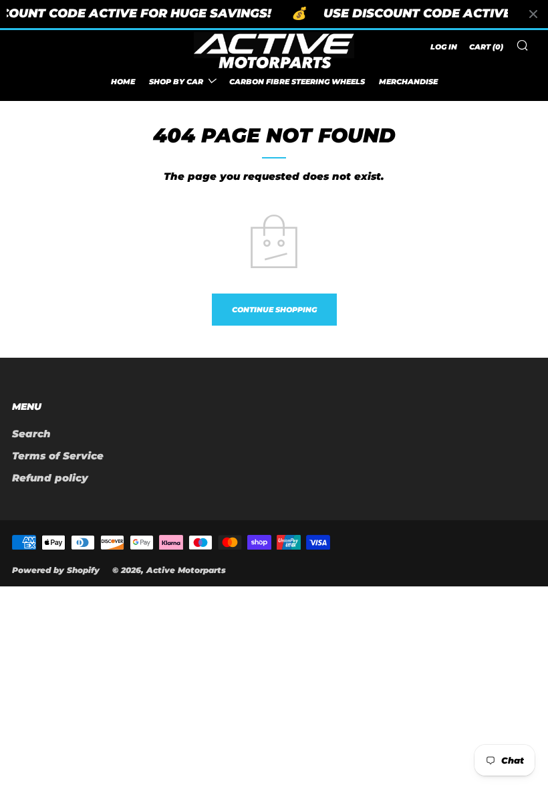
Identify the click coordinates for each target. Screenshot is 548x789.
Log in (443, 46)
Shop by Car (176, 81)
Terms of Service (58, 455)
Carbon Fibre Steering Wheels (297, 81)
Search (31, 433)
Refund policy (50, 477)
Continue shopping (274, 309)
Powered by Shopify (56, 570)
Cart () (486, 46)
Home (123, 81)
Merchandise (408, 81)
